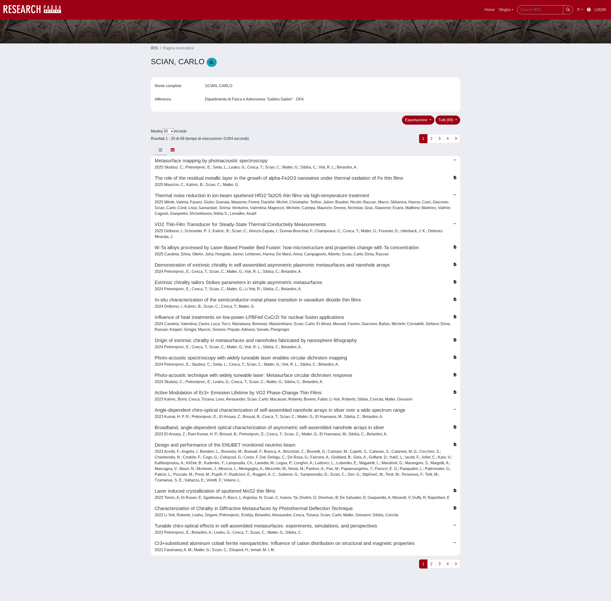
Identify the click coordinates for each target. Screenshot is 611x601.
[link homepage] (34, 10)
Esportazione (416, 120)
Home (490, 10)
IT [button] (578, 10)
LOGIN (600, 10)
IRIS (154, 48)
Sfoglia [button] (505, 10)
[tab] (161, 150)
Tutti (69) (446, 120)
